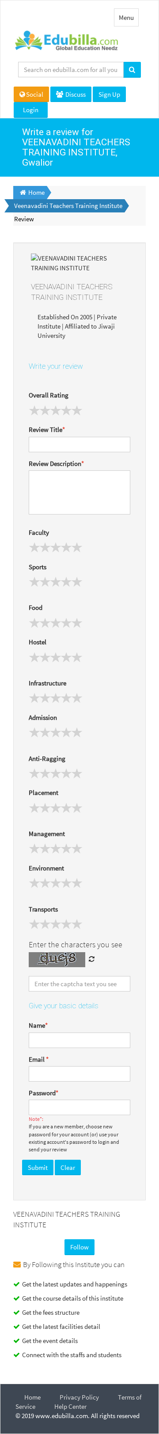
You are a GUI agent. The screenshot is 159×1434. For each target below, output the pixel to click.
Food (35, 607)
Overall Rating (48, 395)
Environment (46, 868)
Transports (43, 909)
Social (34, 94)
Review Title (47, 429)
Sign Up (109, 94)
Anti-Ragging (47, 758)
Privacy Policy (79, 1397)
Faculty (39, 532)
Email (39, 1059)
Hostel (37, 642)
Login (30, 110)
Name (38, 1025)
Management (47, 833)
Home (32, 1397)
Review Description (56, 463)
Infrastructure (47, 683)
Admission (43, 717)
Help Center (70, 1406)
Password (43, 1093)
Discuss (75, 94)
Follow (79, 1247)
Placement (43, 792)
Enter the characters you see (75, 944)
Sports (37, 567)
